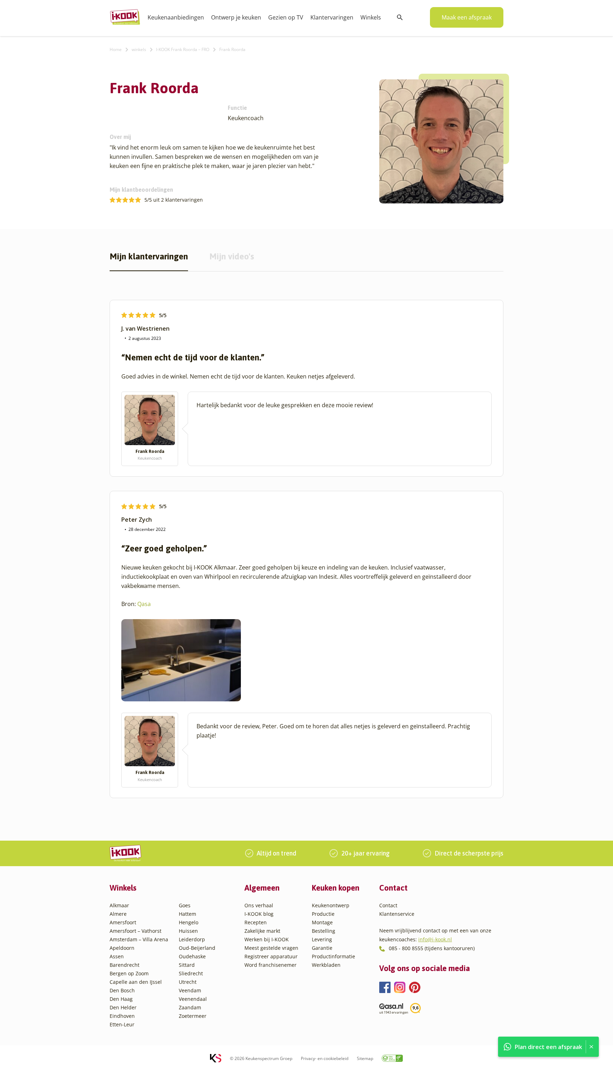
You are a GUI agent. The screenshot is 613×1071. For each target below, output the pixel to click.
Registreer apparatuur (271, 956)
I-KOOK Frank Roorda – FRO (182, 49)
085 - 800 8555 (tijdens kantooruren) (432, 948)
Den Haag (121, 999)
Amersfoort (123, 922)
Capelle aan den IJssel (136, 982)
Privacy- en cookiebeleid (324, 1058)
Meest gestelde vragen (271, 947)
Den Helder (123, 1007)
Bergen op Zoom (129, 973)
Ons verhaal (258, 905)
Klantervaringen (331, 17)
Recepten (255, 922)
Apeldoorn (122, 947)
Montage (322, 922)
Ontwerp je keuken (236, 17)
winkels (139, 49)
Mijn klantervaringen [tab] (149, 256)
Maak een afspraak (467, 17)
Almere (118, 913)
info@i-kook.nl (435, 939)
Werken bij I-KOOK (266, 939)
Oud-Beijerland (197, 947)
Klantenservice (396, 913)
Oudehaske (192, 956)
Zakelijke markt (262, 930)
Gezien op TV (285, 17)
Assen (117, 956)
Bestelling (323, 930)
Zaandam (190, 1007)
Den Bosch (122, 990)
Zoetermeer (192, 1016)
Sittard (187, 964)
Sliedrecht (191, 973)
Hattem (187, 913)
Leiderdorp (192, 939)
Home (116, 49)
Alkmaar (119, 905)
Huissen (188, 930)
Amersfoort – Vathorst (135, 930)
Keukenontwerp (330, 905)
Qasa (144, 604)
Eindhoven (122, 1016)
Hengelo (188, 922)
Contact (388, 905)
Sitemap (365, 1058)
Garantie (322, 947)
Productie (323, 913)
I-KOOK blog (259, 913)
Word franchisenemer (270, 964)
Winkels (370, 17)
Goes (184, 905)
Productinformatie (333, 956)
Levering (322, 939)
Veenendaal (193, 999)
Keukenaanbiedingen (176, 17)
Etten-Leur (122, 1024)
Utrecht (188, 982)
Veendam (190, 990)
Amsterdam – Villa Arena (139, 939)
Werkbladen (326, 964)
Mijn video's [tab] (231, 256)
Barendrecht (124, 964)
